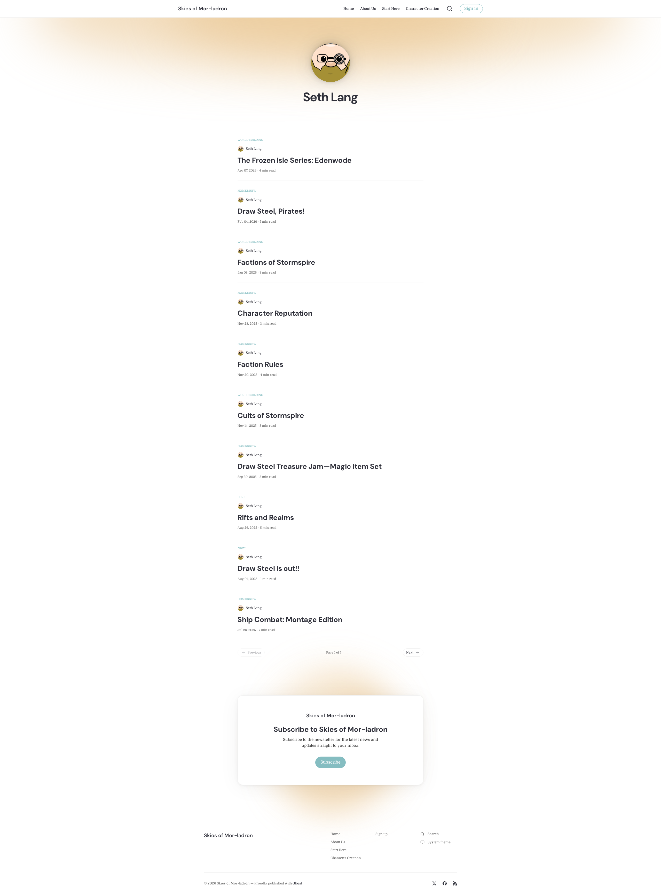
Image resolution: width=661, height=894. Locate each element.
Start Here (391, 8)
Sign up (381, 834)
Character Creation (422, 8)
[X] (434, 883)
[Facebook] (445, 883)
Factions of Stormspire (276, 262)
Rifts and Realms (266, 517)
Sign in (471, 8)
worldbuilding (250, 140)
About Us (368, 8)
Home (348, 8)
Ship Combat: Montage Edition (290, 619)
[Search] (449, 8)
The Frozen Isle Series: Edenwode (295, 160)
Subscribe (330, 762)
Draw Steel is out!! (268, 568)
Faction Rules (260, 364)
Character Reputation (275, 313)
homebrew (247, 190)
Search (433, 834)
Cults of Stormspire (271, 415)
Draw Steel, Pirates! (271, 211)
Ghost (297, 883)
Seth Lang (254, 149)
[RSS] (455, 883)
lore (242, 497)
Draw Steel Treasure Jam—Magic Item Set (310, 466)
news (242, 548)
